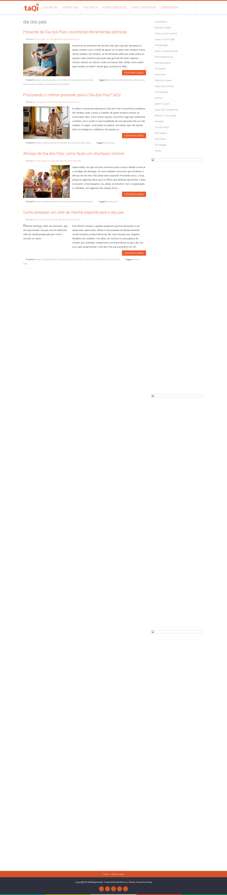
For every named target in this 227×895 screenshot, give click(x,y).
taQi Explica (161, 133)
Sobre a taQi (70, 7)
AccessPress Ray (144, 882)
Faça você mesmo (75, 201)
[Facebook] (101, 888)
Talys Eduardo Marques (68, 39)
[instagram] (125, 888)
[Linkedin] (119, 888)
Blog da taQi (97, 882)
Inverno (159, 97)
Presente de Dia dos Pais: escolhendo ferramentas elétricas (75, 32)
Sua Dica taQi (86, 80)
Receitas (89, 201)
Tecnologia (160, 144)
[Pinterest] (113, 888)
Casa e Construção (143, 7)
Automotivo (161, 21)
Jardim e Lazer (162, 103)
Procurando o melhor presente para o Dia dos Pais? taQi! (72, 95)
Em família (62, 80)
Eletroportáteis (163, 62)
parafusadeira (52, 84)
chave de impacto (136, 80)
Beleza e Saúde (163, 27)
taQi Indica (90, 7)
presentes (65, 84)
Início (105, 874)
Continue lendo (134, 72)
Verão (158, 150)
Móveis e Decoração (165, 115)
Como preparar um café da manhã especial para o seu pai (73, 212)
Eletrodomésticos (114, 7)
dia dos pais (29, 84)
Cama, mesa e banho (166, 33)
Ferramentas (169, 7)
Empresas (160, 74)
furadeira (40, 84)
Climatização (161, 45)
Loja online (50, 7)
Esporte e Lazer (163, 80)
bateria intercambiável (116, 80)
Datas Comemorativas (45, 80)
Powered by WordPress (115, 882)
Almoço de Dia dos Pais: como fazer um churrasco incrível (73, 153)
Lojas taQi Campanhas (95, 259)
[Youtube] (107, 888)
